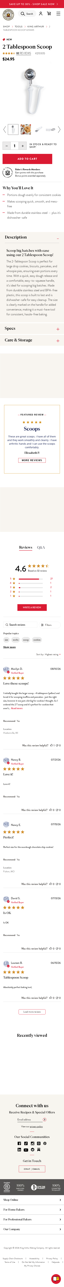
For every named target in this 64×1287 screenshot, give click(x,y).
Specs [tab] (10, 328)
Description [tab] (16, 237)
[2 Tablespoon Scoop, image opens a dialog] (32, 91)
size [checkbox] (6, 639)
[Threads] (38, 1143)
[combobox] (48, 654)
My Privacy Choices (32, 1265)
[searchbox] (20, 625)
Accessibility (34, 1258)
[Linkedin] (19, 1149)
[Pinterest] (45, 1143)
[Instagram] (32, 1143)
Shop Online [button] (10, 1200)
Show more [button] (9, 647)
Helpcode (55, 1262)
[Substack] (38, 1149)
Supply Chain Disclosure (13, 1258)
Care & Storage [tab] (18, 340)
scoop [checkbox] (26, 639)
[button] (51, 745)
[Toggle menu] (58, 13)
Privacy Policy (52, 1258)
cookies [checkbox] (36, 639)
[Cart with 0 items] (49, 13)
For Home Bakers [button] (13, 1209)
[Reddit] (32, 1149)
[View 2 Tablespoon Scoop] (13, 129)
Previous (4, 129)
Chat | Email (32, 1169)
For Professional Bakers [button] (17, 1219)
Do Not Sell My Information (33, 1262)
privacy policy (36, 1126)
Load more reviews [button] (32, 1012)
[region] (31, 579)
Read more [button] (17, 708)
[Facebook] (19, 1143)
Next (59, 129)
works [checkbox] (15, 639)
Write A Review (32, 607)
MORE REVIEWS (32, 460)
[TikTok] (26, 1143)
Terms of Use (10, 1262)
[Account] (40, 13)
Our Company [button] (11, 1229)
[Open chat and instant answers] (56, 1279)
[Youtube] (26, 1150)
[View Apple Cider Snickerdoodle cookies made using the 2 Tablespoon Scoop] (25, 129)
